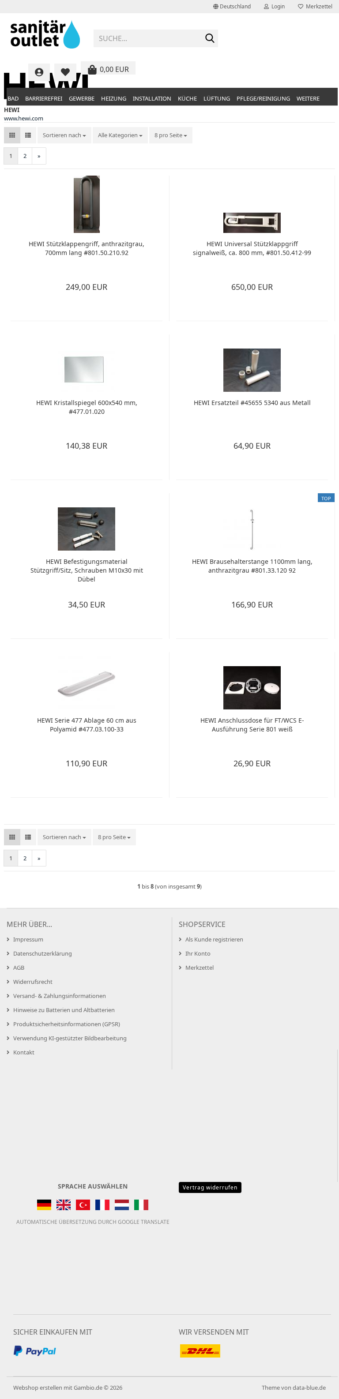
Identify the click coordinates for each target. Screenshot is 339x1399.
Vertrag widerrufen (210, 1187)
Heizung (113, 98)
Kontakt (23, 1052)
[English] (63, 1205)
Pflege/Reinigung (263, 98)
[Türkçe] (83, 1205)
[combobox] (64, 135)
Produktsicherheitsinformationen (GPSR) (66, 1024)
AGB (18, 967)
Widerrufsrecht (33, 982)
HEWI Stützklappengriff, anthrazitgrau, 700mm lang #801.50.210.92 (86, 248)
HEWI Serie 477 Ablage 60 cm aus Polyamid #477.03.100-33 (86, 724)
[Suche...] (209, 39)
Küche (187, 98)
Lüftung (216, 98)
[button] (232, 6)
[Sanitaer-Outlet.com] (45, 35)
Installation (152, 98)
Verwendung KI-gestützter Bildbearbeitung (70, 1038)
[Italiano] (141, 1205)
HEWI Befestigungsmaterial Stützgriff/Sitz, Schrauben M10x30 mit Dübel (86, 570)
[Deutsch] (44, 1205)
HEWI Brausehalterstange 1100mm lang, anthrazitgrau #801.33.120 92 (252, 565)
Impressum (28, 939)
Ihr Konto (198, 953)
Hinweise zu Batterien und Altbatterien (64, 1010)
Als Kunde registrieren (214, 939)
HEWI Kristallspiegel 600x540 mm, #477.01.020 (86, 407)
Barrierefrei (43, 98)
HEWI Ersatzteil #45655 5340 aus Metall (252, 402)
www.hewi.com (23, 118)
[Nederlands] (122, 1205)
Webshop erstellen (37, 1387)
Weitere (308, 98)
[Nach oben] (314, 1386)
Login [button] (277, 6)
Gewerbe (81, 98)
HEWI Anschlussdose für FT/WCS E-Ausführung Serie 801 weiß (252, 724)
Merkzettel (317, 6)
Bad (13, 98)
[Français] (102, 1205)
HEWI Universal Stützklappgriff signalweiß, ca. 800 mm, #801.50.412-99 (252, 248)
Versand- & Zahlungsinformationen (59, 996)
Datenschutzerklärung (42, 953)
